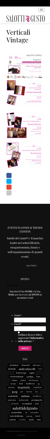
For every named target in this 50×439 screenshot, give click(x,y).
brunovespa (21, 372)
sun (26, 412)
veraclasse (22, 420)
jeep (14, 392)
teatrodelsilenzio (16, 416)
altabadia (12, 369)
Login (35, 431)
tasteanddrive (34, 412)
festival (23, 380)
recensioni (27, 403)
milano (25, 396)
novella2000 (37, 396)
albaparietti (25, 365)
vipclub (31, 420)
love (36, 392)
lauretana (29, 392)
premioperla (36, 400)
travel (37, 416)
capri (31, 372)
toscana (29, 416)
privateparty (15, 404)
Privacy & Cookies (26, 431)
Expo (38, 376)
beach (40, 369)
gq (39, 384)
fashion (14, 380)
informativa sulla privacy (30, 339)
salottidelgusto (25, 408)
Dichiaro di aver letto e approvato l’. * (30, 338)
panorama (12, 400)
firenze (13, 384)
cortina (29, 376)
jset (22, 392)
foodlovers (30, 383)
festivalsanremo (33, 380)
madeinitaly (13, 396)
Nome (18, 315)
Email (17, 323)
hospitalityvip (37, 387)
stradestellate (16, 412)
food (21, 383)
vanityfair (12, 420)
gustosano (11, 387)
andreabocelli (27, 369)
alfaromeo (37, 365)
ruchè (37, 404)
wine (39, 419)
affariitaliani (13, 365)
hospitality (24, 387)
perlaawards (23, 400)
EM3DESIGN (32, 435)
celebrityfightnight (16, 376)
